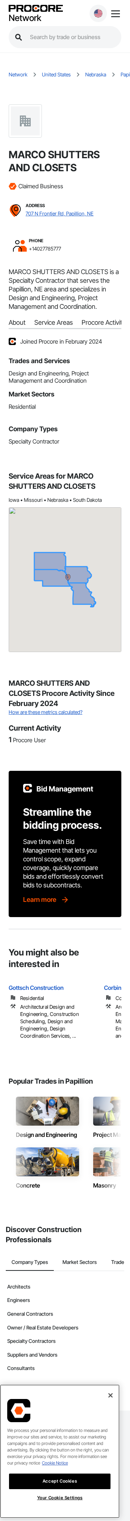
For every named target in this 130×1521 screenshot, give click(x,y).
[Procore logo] (36, 9)
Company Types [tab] (30, 1262)
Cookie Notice (55, 1463)
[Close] (110, 1395)
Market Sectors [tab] (79, 1262)
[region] (60, 1451)
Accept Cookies (60, 1481)
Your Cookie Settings (60, 1497)
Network (25, 18)
